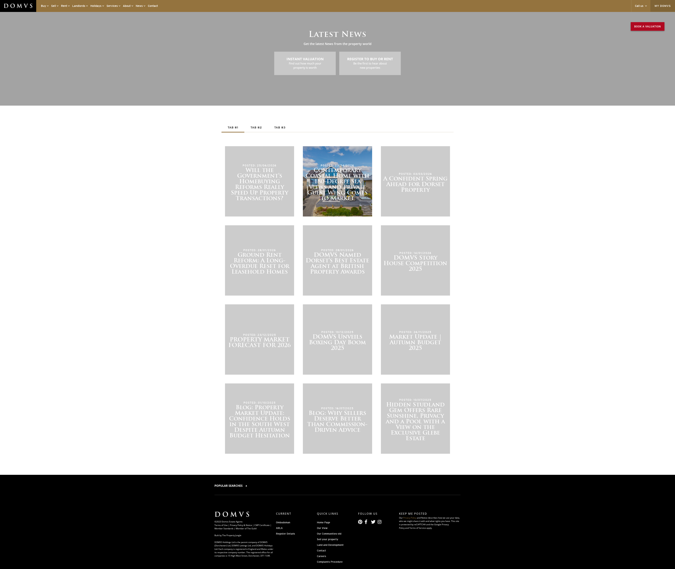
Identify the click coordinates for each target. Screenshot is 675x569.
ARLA (279, 528)
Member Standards (223, 528)
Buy (43, 6)
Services (112, 6)
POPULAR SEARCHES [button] (228, 486)
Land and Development (330, 545)
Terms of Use (221, 525)
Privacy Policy (409, 517)
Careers (321, 556)
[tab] (232, 127)
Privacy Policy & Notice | (242, 525)
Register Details (285, 533)
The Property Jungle (231, 535)
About (127, 6)
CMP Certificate (262, 525)
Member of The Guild (246, 528)
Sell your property (327, 539)
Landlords (78, 6)
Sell (53, 6)
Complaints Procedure (330, 561)
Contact (153, 6)
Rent (64, 6)
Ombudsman (283, 522)
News (139, 6)
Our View (322, 528)
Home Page (323, 522)
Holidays (95, 6)
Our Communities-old (329, 533)
